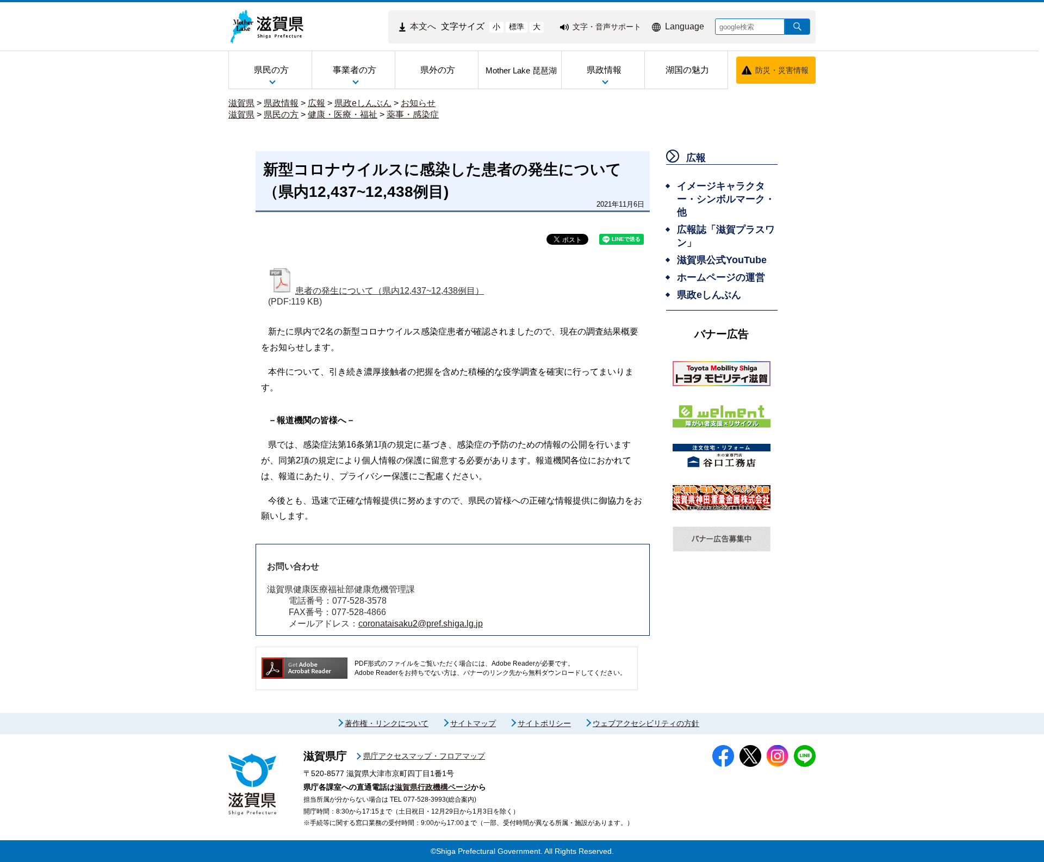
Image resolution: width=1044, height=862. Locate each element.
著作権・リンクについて (386, 723)
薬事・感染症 (413, 114)
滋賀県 (241, 103)
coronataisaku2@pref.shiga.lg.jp (420, 623)
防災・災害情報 (782, 70)
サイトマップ (473, 723)
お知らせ (418, 103)
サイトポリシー (544, 723)
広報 (316, 103)
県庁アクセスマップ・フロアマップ (424, 756)
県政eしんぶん (362, 103)
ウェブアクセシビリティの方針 (646, 723)
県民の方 (281, 114)
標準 (516, 26)
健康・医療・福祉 (342, 114)
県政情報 (281, 103)
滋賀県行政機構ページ (433, 787)
